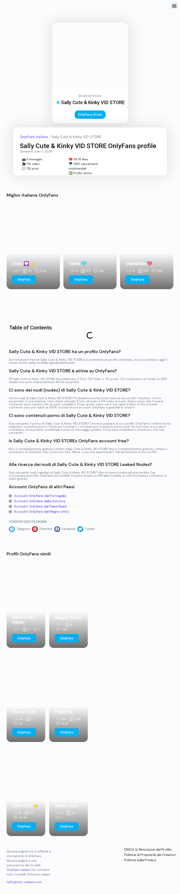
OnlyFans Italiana (34, 137)
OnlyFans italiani (18, 870)
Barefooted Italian (23, 619)
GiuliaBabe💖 (139, 263)
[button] (174, 5)
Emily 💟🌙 (23, 263)
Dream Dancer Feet (24, 709)
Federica (63, 711)
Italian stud (66, 805)
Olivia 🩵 (78, 263)
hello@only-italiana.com (24, 882)
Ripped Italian (68, 617)
